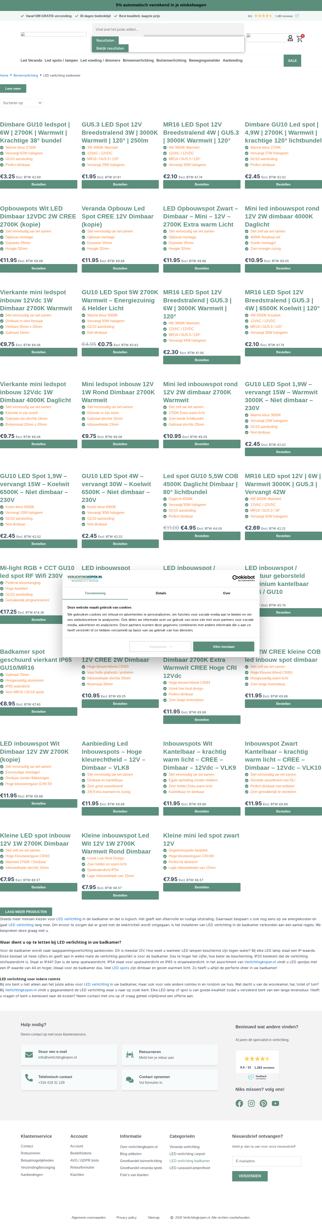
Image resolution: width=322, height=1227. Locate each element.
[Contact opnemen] (130, 1080)
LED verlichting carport (187, 1154)
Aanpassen (157, 646)
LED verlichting (68, 919)
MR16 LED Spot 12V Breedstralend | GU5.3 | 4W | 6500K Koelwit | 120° (282, 300)
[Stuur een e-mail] (29, 1055)
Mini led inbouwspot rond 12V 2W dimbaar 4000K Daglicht (282, 216)
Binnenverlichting (26, 75)
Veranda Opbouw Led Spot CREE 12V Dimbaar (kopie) (118, 216)
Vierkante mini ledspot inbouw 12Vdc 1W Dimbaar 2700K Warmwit (36, 300)
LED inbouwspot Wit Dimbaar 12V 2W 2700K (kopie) (34, 751)
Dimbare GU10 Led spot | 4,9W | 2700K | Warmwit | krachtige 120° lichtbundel (283, 132)
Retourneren (150, 1052)
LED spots (120, 968)
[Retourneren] (130, 1055)
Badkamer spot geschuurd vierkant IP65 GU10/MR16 (36, 659)
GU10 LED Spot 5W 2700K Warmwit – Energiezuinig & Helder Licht (120, 300)
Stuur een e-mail (52, 1052)
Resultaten (105, 40)
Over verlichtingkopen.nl (139, 1147)
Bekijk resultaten (110, 48)
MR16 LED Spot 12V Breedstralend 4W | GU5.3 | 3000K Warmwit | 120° (201, 132)
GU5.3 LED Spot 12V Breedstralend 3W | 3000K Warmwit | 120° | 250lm (120, 132)
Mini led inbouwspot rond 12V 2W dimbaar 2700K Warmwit (200, 392)
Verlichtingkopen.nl (260, 962)
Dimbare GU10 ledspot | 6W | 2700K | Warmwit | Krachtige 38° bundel (35, 132)
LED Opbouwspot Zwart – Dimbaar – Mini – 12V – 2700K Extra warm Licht (200, 216)
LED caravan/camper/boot (190, 1168)
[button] (31, 60)
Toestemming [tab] (95, 593)
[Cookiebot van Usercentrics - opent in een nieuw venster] (235, 578)
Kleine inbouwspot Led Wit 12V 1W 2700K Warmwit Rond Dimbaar (116, 843)
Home (4, 75)
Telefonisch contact (55, 1077)
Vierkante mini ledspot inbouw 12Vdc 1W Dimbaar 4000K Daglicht (35, 392)
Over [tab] (226, 593)
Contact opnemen (154, 1077)
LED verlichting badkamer (190, 1161)
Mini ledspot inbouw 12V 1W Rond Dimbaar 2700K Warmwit (118, 392)
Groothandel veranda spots (141, 1168)
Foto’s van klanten (134, 1175)
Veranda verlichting (185, 1147)
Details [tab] (161, 593)
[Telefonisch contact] (29, 1078)
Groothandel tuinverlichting (141, 1161)
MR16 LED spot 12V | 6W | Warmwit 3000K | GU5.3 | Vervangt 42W (283, 484)
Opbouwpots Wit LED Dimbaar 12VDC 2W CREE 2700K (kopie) (38, 216)
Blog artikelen (131, 1154)
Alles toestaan (224, 646)
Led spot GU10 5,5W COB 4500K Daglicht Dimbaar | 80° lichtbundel (200, 484)
